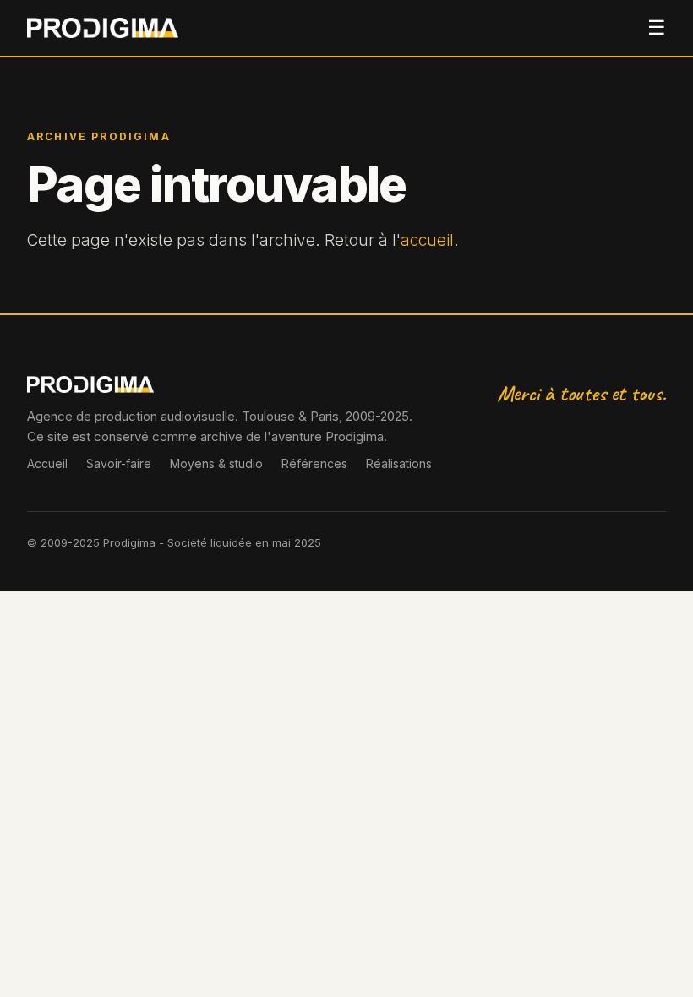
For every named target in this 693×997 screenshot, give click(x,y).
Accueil (47, 463)
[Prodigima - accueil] (102, 28)
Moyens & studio (216, 463)
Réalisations (399, 463)
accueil (427, 240)
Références (314, 463)
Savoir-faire (118, 463)
